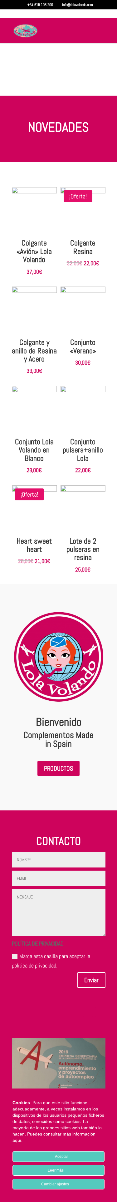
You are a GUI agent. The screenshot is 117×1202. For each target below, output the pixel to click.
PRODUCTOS (58, 768)
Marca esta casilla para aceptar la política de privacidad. (51, 960)
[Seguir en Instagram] (100, 1012)
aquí (16, 1140)
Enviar (91, 980)
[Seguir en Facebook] (88, 1012)
